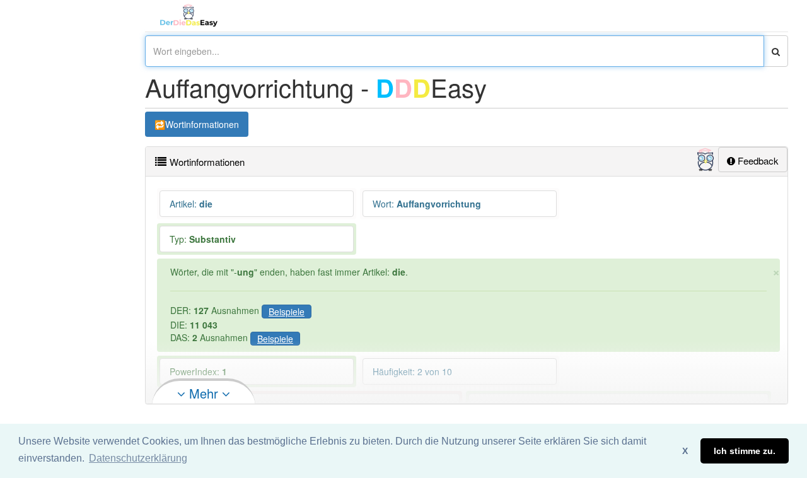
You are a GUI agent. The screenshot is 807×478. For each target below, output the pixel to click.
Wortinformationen (202, 124)
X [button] (685, 451)
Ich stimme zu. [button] (744, 451)
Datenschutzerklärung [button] (138, 458)
